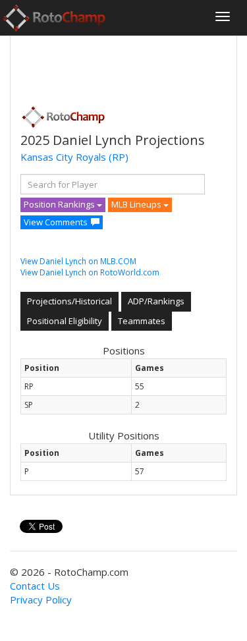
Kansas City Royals (63, 156)
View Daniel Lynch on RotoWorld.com (89, 272)
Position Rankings (60, 204)
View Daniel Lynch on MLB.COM (78, 261)
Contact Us (35, 585)
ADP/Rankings (156, 301)
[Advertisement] (125, 66)
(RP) (118, 156)
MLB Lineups (137, 204)
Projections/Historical (69, 301)
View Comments (56, 222)
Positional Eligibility (64, 321)
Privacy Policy (41, 599)
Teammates (141, 321)
